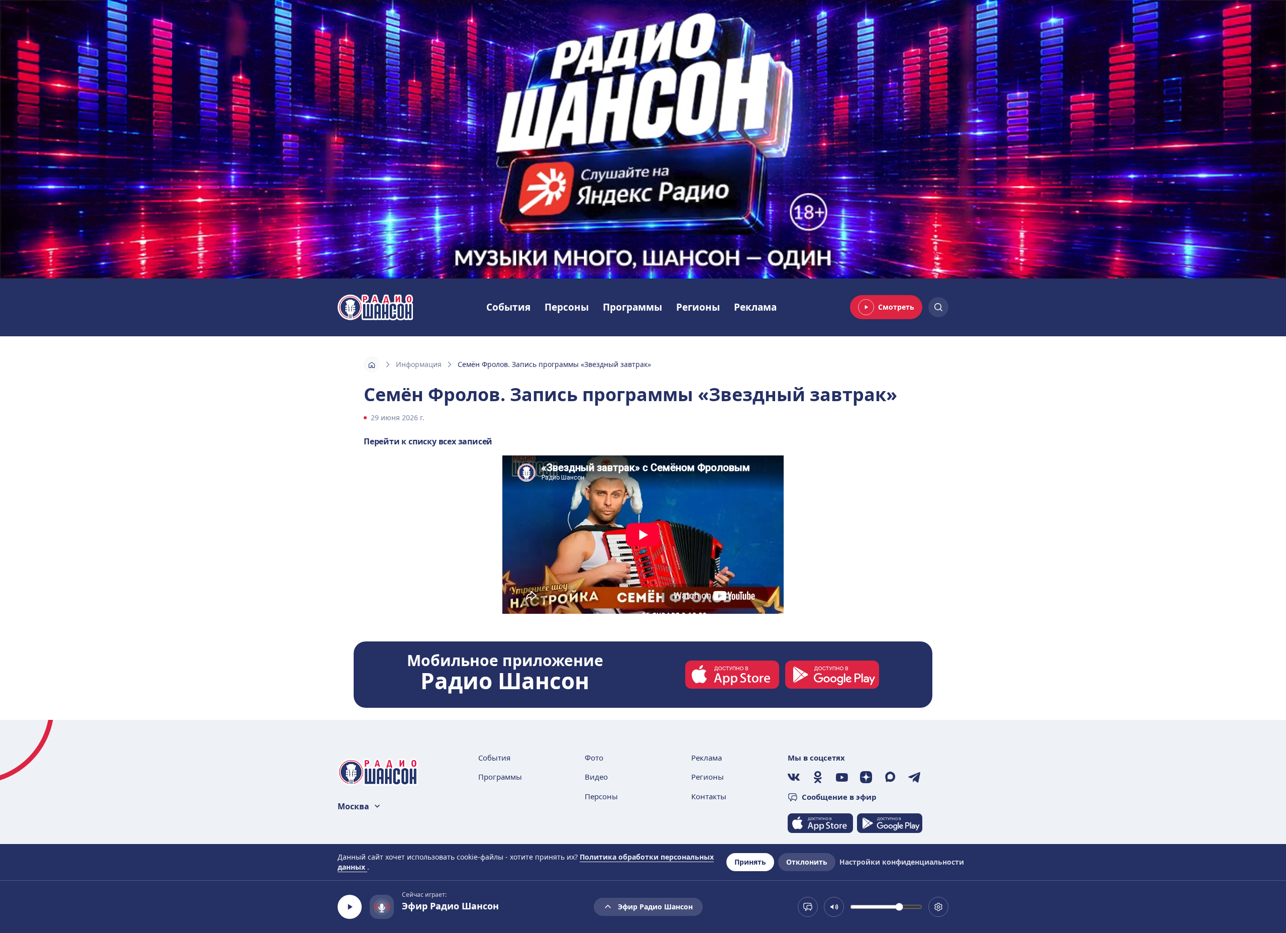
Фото (594, 758)
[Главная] (372, 364)
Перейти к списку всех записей (428, 441)
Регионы (698, 307)
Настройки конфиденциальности (901, 862)
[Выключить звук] (834, 907)
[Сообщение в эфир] (808, 907)
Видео (596, 777)
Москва (353, 806)
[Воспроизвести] (350, 907)
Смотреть (896, 307)
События (508, 307)
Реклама (755, 307)
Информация (419, 364)
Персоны (567, 307)
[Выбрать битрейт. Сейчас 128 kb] (938, 907)
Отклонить (806, 862)
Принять (750, 862)
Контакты (708, 796)
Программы (632, 307)
